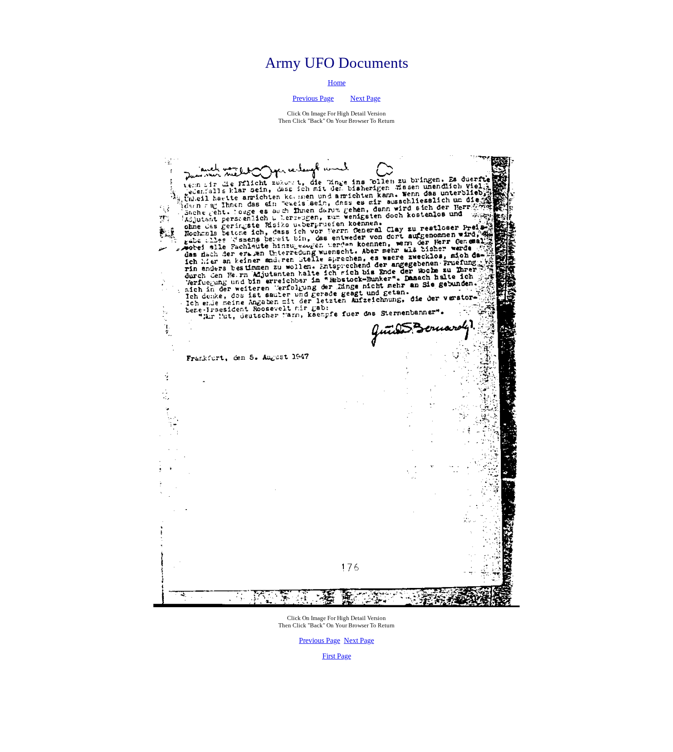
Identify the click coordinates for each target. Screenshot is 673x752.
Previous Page (313, 98)
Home (337, 83)
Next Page (365, 98)
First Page (336, 656)
